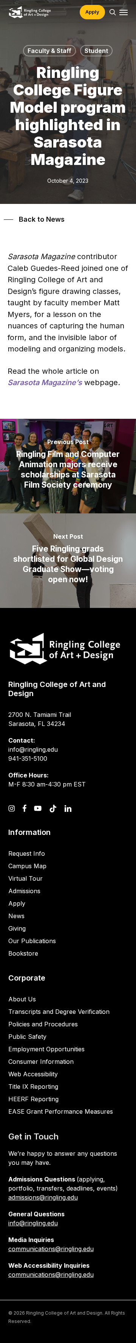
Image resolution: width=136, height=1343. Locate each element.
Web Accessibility (33, 1074)
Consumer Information (41, 1061)
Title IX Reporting (33, 1086)
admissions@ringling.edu (43, 1197)
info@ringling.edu (33, 1223)
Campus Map (27, 866)
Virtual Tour (25, 878)
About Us (22, 999)
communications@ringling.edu (51, 1249)
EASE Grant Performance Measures (60, 1111)
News (16, 916)
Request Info (26, 853)
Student (96, 50)
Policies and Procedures (43, 1024)
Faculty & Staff (49, 50)
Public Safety (27, 1036)
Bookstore (23, 953)
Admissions (24, 891)
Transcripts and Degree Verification (59, 1011)
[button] (123, 12)
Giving (17, 928)
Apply (16, 903)
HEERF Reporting (33, 1099)
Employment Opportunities (46, 1049)
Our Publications (32, 941)
